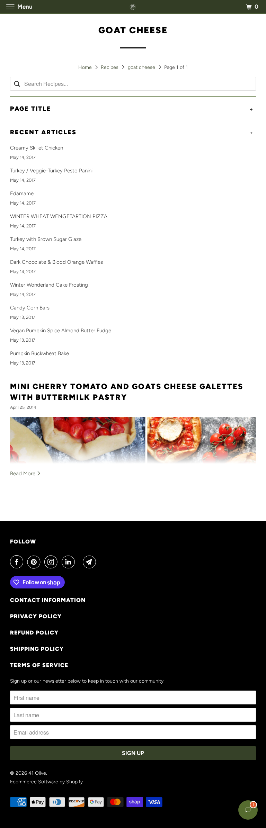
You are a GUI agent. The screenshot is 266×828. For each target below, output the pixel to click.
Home (85, 67)
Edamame (22, 193)
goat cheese (133, 30)
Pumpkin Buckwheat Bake (39, 353)
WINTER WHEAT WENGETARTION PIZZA (58, 216)
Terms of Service (39, 665)
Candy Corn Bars (30, 308)
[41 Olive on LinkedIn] (70, 561)
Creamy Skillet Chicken (36, 148)
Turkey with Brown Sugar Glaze (45, 239)
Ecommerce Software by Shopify (46, 782)
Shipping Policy (37, 649)
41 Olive (37, 773)
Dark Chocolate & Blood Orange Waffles (56, 262)
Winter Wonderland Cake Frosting (49, 285)
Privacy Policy (36, 616)
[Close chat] (242, 658)
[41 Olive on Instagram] (52, 561)
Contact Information (48, 600)
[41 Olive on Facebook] (18, 561)
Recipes (109, 67)
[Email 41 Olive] (91, 561)
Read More (23, 473)
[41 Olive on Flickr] (80, 561)
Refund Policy (34, 632)
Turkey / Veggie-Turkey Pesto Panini (51, 171)
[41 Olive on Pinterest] (35, 561)
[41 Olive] (133, 7)
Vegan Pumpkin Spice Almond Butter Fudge (60, 330)
